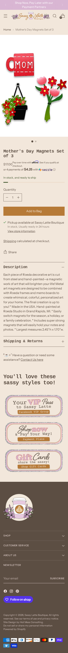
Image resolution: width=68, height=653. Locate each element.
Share (12, 252)
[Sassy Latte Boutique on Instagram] (11, 591)
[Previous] (6, 5)
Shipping (9, 241)
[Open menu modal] (5, 16)
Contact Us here (32, 359)
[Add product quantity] (18, 197)
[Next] (62, 5)
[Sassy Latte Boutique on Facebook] (5, 591)
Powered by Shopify (14, 629)
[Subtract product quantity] (7, 197)
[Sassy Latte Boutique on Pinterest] (17, 591)
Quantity (9, 189)
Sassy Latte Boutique (36, 615)
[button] (34, 169)
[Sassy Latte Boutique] (30, 15)
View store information (21, 231)
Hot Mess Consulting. (31, 622)
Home (7, 29)
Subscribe (57, 578)
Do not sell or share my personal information (28, 625)
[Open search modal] (54, 16)
